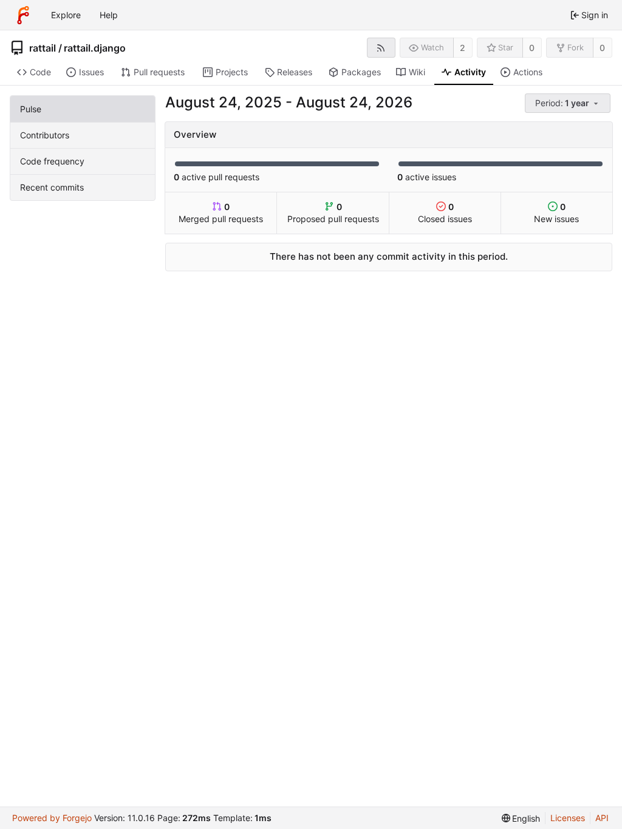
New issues (556, 212)
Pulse (30, 109)
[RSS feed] (381, 48)
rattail (42, 48)
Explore (66, 15)
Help (109, 15)
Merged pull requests (221, 212)
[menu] (568, 103)
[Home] (23, 15)
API (602, 818)
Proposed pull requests (333, 212)
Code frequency (52, 161)
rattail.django (95, 48)
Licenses (567, 818)
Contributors (44, 135)
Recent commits (52, 187)
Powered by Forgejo (52, 818)
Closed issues (445, 212)
